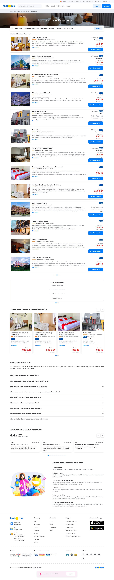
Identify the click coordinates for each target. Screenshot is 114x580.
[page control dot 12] (59, 455)
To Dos (51, 530)
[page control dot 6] (53, 455)
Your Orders (98, 1)
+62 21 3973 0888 (19, 540)
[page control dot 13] (60, 455)
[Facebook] (83, 554)
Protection (36, 539)
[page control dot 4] (51, 455)
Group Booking (70, 524)
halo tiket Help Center (72, 521)
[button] (98, 309)
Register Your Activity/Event (73, 536)
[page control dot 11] (58, 455)
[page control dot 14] (61, 455)
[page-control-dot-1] (56, 355)
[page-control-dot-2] (57, 355)
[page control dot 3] (58, 302)
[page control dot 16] (63, 455)
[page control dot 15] (62, 455)
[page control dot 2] (57, 302)
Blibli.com (36, 542)
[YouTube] (95, 554)
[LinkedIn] (91, 554)
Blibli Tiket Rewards (88, 1)
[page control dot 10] (57, 455)
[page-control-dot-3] (58, 355)
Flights (51, 521)
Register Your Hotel (71, 533)
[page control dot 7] (54, 455)
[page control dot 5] (52, 455)
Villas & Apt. (53, 527)
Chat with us (17, 524)
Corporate (36, 530)
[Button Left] (98, 435)
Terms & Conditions (71, 530)
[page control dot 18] (65, 455)
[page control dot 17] (64, 455)
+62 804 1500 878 (19, 536)
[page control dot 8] (55, 455)
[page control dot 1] (56, 302)
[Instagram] (99, 554)
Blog (35, 521)
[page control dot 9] (56, 455)
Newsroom (37, 524)
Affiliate (36, 533)
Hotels (51, 524)
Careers (36, 527)
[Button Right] (102, 435)
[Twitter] (87, 554)
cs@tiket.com (18, 529)
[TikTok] (83, 558)
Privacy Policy (69, 527)
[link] (97, 6)
